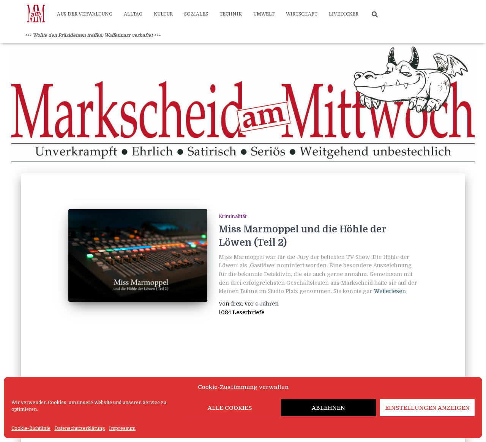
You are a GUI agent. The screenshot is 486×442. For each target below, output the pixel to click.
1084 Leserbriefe (241, 312)
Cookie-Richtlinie (30, 428)
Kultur (163, 14)
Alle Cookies (230, 407)
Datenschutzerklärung (79, 428)
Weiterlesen (390, 291)
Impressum (122, 428)
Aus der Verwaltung (84, 14)
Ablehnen (328, 407)
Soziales (196, 14)
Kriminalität (232, 216)
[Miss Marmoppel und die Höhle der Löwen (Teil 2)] (137, 255)
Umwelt (264, 14)
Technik (230, 14)
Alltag (133, 14)
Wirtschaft (301, 14)
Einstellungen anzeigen (427, 407)
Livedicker (343, 14)
